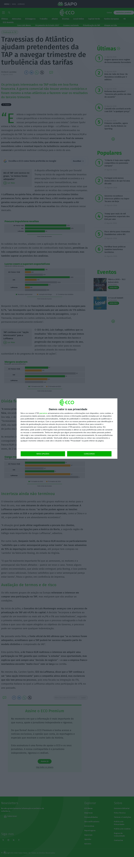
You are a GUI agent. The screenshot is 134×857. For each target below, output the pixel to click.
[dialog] (67, 428)
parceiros (43, 413)
